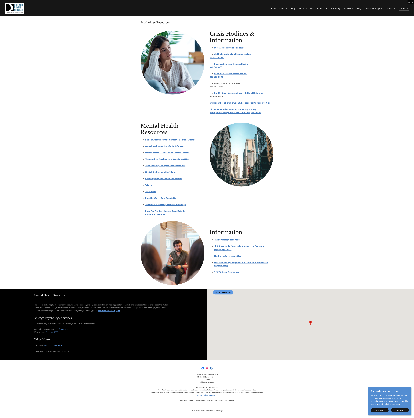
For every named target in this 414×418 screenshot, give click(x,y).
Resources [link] (404, 8)
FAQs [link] (293, 8)
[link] (14, 8)
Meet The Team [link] (306, 8)
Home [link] (273, 8)
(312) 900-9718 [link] (62, 329)
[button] (322, 8)
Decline (379, 410)
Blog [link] (359, 8)
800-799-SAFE (216, 67)
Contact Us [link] (391, 8)
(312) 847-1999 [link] (52, 332)
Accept (400, 410)
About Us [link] (283, 8)
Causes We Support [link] (373, 8)
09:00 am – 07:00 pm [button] (52, 345)
